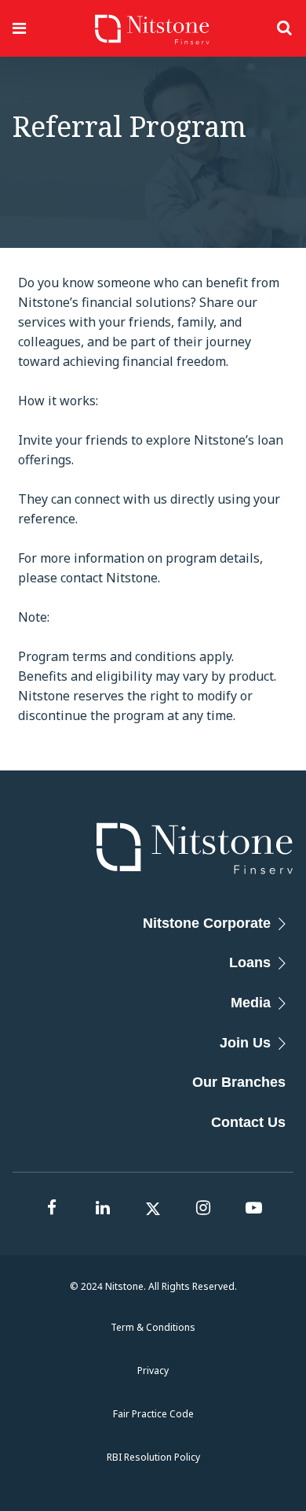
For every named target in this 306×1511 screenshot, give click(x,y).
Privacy (153, 1370)
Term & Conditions (153, 1327)
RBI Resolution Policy (153, 1457)
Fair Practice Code (153, 1413)
